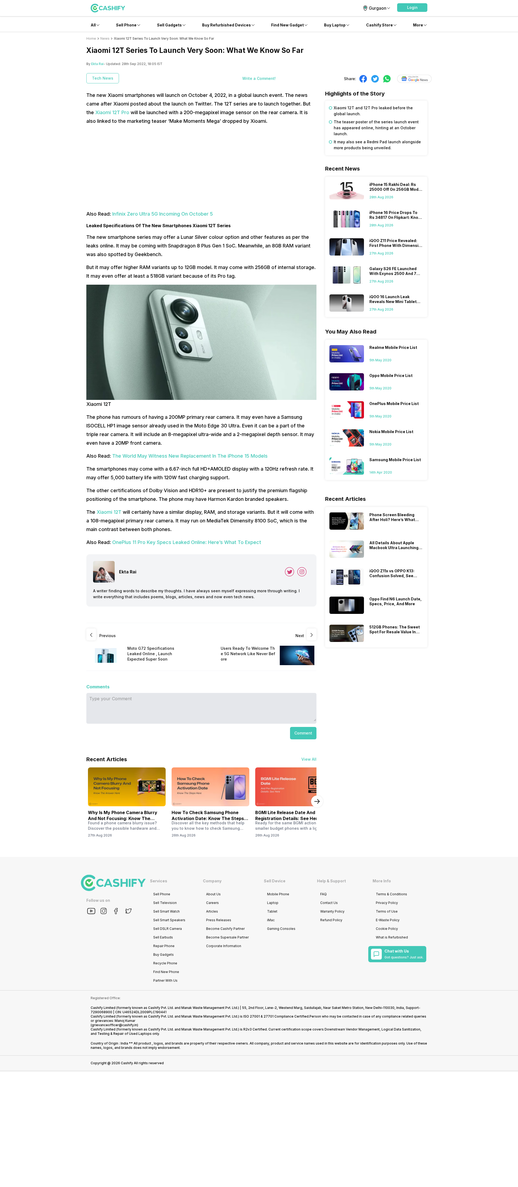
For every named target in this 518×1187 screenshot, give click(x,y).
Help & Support (331, 881)
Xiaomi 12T (109, 512)
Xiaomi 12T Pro (112, 112)
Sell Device (274, 881)
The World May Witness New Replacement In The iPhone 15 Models (190, 456)
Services (158, 881)
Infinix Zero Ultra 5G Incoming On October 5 (162, 214)
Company (212, 881)
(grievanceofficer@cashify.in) (114, 1025)
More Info (382, 881)
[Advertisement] (201, 167)
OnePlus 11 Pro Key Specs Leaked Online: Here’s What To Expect (186, 542)
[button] (412, 7)
